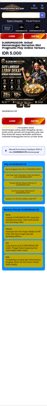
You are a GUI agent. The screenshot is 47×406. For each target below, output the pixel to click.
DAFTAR (35, 36)
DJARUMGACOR (9, 127)
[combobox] (21, 15)
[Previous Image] (2, 81)
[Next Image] (45, 81)
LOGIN (12, 36)
